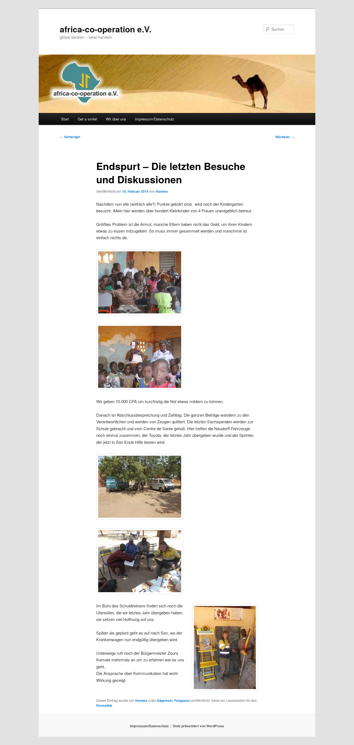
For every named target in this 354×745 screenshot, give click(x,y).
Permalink (104, 705)
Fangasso (182, 700)
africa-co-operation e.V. (105, 29)
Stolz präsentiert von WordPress (198, 725)
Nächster (284, 136)
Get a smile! (87, 119)
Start (65, 119)
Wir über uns (116, 119)
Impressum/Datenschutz (154, 119)
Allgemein (165, 700)
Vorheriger (70, 136)
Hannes (162, 191)
